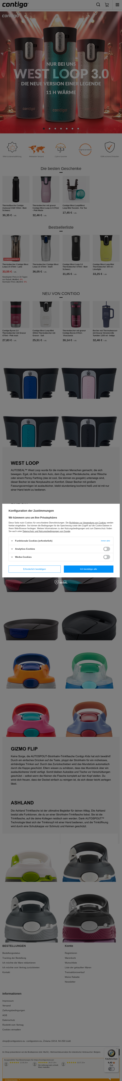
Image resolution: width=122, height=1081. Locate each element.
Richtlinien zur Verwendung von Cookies (87, 522)
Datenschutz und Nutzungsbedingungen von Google (46, 531)
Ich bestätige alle (88, 569)
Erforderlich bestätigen (34, 569)
